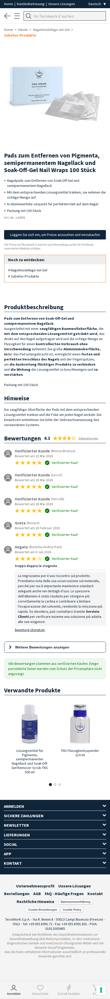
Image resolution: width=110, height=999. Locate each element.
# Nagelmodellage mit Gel (27, 270)
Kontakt (95, 893)
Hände (23, 29)
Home (9, 4)
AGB (37, 893)
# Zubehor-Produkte (23, 276)
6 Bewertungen (88, 438)
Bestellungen (16, 893)
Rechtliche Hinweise (35, 901)
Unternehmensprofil (35, 885)
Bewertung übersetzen (30, 630)
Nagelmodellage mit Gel (51, 29)
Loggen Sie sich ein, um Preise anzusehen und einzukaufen (55, 234)
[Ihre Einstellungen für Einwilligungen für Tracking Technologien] (101, 990)
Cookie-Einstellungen (42, 909)
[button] (50, 784)
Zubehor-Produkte (20, 35)
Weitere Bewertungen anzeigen (42, 647)
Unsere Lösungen (61, 4)
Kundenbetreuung (31, 4)
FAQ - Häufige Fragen (64, 893)
